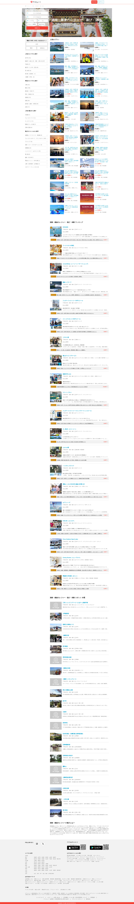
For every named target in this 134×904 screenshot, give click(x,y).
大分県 (50, 870)
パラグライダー (82, 858)
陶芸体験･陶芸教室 (71, 855)
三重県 (46, 863)
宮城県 (43, 857)
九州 (26, 870)
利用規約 (92, 897)
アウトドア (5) (28, 141)
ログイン (100, 2)
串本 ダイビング (63, 881)
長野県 (39, 860)
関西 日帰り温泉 (37, 880)
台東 (38, 873)
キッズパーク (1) (29, 121)
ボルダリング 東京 (66, 879)
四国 (26, 868)
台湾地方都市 (51, 873)
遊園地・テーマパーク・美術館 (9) (33, 135)
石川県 (39, 862)
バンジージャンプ (86, 861)
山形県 (50, 857)
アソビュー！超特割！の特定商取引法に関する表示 (56, 899)
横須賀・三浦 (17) (29, 91)
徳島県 (35, 868)
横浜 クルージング (86, 880)
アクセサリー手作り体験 (72, 858)
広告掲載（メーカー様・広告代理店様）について (75, 897)
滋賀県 (35, 865)
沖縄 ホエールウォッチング (42, 881)
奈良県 (50, 865)
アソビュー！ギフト (54, 889)
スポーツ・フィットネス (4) (32, 167)
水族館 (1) (27, 114)
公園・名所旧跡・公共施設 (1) (32, 163)
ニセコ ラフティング (67, 880)
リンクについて (40, 897)
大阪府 (43, 865)
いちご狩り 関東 (99, 881)
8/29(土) (42, 48)
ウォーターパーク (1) (30, 118)
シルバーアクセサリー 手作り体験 (82, 859)
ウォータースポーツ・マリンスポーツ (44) (35, 138)
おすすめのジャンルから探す (74, 853)
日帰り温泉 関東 (45, 879)
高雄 (46, 873)
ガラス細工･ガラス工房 (81, 855)
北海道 (26, 855)
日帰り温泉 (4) (28, 127)
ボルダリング (93, 859)
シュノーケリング (100, 857)
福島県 (54, 857)
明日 (31, 48)
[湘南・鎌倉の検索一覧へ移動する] (67, 22)
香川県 (39, 868)
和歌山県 (55, 865)
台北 (35, 873)
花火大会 (97, 861)
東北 (26, 857)
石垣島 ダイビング (86, 879)
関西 (26, 865)
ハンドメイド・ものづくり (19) (32, 151)
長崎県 (43, 870)
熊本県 (46, 870)
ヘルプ (48, 897)
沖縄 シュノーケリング (96, 879)
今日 (37, 44)
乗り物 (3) (27, 154)
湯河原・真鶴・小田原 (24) (31, 103)
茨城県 (43, 858)
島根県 (39, 867)
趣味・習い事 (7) (29, 157)
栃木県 (35, 858)
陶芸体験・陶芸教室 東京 (76, 879)
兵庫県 (46, 865)
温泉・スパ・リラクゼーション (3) (33, 144)
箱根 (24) (27, 100)
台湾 (26, 873)
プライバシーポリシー (77, 899)
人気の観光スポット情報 (65, 889)
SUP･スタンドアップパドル (73, 857)
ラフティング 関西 (91, 881)
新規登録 (94, 2)
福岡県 (35, 870)
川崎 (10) (27, 84)
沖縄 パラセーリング (95, 880)
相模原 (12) (28, 97)
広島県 (46, 867)
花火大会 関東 (66, 883)
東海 (26, 863)
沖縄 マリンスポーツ (29, 883)
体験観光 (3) (28, 148)
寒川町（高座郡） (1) (30, 73)
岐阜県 (39, 863)
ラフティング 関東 (58, 880)
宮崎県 (54, 870)
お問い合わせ (57, 897)
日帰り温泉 (89, 855)
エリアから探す (29, 853)
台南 (43, 873)
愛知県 (43, 863)
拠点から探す (37, 889)
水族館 (92, 861)
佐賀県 (39, 870)
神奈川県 (58, 858)
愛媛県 (43, 868)
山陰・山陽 (27, 867)
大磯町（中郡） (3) (29, 77)
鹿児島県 (58, 870)
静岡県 (35, 863)
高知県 (46, 868)
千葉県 (50, 858)
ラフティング (100, 859)
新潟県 (43, 860)
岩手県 (39, 857)
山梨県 (35, 860)
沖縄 (26, 871)
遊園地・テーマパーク (91, 858)
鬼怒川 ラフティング (72, 881)
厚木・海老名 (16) (29, 94)
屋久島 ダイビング (29, 880)
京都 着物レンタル (29, 879)
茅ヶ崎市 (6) (28, 70)
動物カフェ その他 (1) (30, 124)
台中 (41, 873)
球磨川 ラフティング (82, 881)
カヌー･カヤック (96, 855)
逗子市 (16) (28, 58)
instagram (37, 844)
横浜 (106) (27, 88)
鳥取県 (35, 867)
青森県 (35, 857)
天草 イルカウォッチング (30, 881)
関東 (26, 858)
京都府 (39, 865)
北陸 (26, 862)
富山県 (35, 862)
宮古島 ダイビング (52, 883)
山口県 (50, 867)
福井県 (43, 862)
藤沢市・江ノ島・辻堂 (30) (31, 67)
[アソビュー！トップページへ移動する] (35, 2)
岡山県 (43, 867)
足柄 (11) (27, 107)
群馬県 (39, 858)
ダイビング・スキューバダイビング (87, 857)
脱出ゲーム (79, 861)
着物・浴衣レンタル (71, 861)
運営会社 (88, 899)
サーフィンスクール (101, 858)
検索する (37, 28)
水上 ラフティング (77, 880)
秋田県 (46, 857)
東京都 (54, 858)
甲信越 (26, 860)
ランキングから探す (29, 889)
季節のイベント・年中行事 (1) (32, 160)
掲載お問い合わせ (45, 889)
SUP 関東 (60, 883)
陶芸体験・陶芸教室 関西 (55, 879)
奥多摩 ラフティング (54, 881)
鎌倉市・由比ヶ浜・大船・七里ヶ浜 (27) (35, 61)
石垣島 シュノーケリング (47, 880)
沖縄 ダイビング (37, 879)
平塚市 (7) (27, 64)
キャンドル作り (70, 859)
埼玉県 (46, 858)
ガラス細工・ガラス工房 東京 (41, 883)
